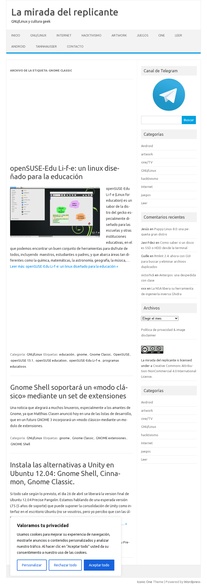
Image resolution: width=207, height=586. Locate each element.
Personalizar (32, 565)
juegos (142, 35)
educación (66, 354)
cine (161, 35)
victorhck (147, 275)
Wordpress (192, 581)
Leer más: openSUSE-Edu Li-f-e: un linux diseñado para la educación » (64, 266)
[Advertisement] (71, 126)
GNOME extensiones (111, 438)
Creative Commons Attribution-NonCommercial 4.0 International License (168, 371)
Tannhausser (46, 46)
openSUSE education (51, 360)
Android (18, 46)
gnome (82, 354)
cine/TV (146, 162)
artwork (119, 35)
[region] (65, 546)
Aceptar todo (99, 565)
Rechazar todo (65, 565)
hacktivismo (91, 35)
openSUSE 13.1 (22, 360)
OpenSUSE (121, 354)
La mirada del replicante (64, 12)
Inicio (15, 35)
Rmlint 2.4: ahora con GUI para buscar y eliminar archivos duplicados (166, 261)
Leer (178, 35)
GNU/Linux (38, 35)
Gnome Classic (100, 354)
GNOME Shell (20, 444)
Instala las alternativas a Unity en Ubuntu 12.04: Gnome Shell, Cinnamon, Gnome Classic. (65, 473)
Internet (64, 35)
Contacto (75, 46)
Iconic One (144, 581)
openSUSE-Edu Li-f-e (84, 360)
